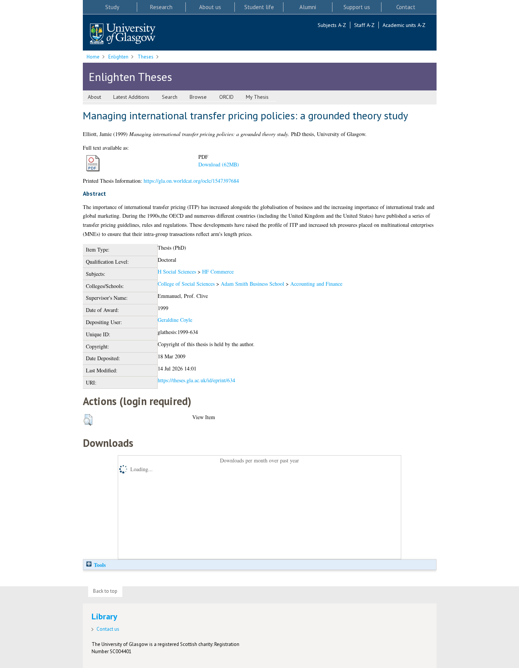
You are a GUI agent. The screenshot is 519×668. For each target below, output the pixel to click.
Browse (198, 96)
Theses (145, 57)
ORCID (226, 96)
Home (93, 57)
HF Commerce (218, 271)
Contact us (108, 629)
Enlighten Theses (130, 76)
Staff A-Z (364, 25)
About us (210, 7)
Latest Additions (131, 96)
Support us (356, 7)
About (94, 96)
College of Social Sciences (186, 283)
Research (161, 7)
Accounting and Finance (316, 283)
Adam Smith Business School (252, 283)
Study (112, 7)
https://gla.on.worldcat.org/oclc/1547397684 (191, 180)
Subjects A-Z (332, 25)
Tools (99, 565)
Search (169, 96)
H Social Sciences (177, 271)
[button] (88, 419)
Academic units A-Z (404, 25)
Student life (259, 7)
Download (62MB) (218, 164)
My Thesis (257, 96)
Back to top (105, 591)
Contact (405, 7)
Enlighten (118, 57)
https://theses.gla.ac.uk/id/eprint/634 (196, 380)
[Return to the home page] (122, 34)
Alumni (307, 7)
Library (104, 616)
